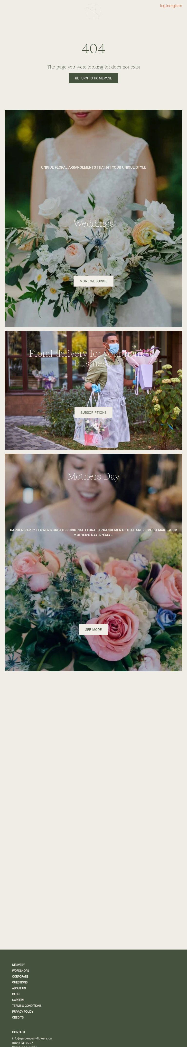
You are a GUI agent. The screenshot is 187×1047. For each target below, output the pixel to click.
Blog (15, 994)
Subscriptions (94, 412)
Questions (20, 982)
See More (93, 629)
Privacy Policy (22, 1012)
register (175, 6)
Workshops (20, 971)
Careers (18, 1000)
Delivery (18, 965)
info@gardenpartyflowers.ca (32, 1038)
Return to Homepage (93, 78)
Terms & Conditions (26, 1006)
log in (164, 6)
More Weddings (93, 281)
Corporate (20, 977)
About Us (19, 988)
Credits (18, 1017)
